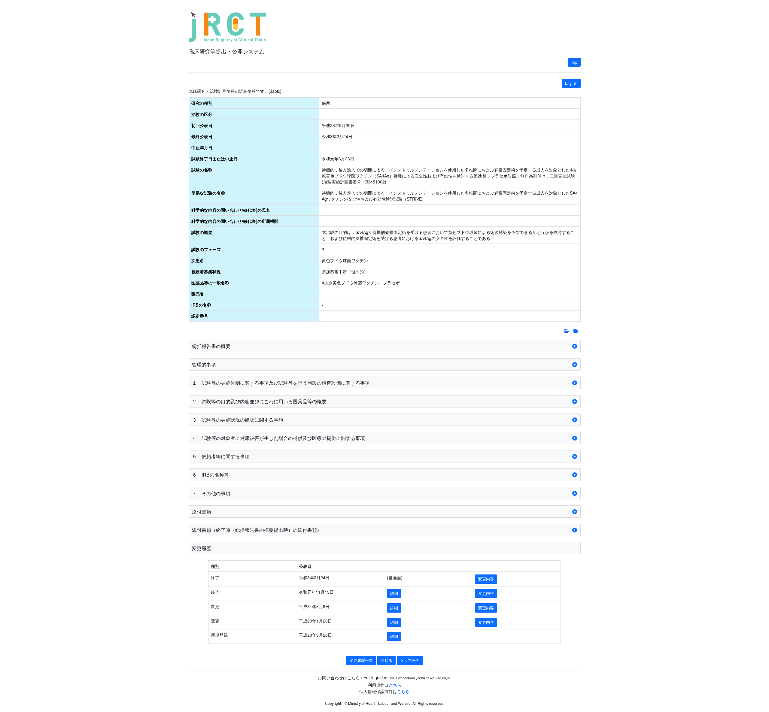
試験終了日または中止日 (214, 159)
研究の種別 (201, 103)
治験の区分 (201, 114)
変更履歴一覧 (361, 660)
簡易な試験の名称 (208, 193)
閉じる (386, 660)
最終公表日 (201, 136)
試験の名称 (201, 170)
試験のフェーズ (206, 249)
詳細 (394, 593)
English (571, 83)
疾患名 (197, 260)
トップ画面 (410, 660)
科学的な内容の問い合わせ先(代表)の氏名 (230, 210)
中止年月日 (201, 147)
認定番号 (199, 316)
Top (574, 62)
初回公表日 (201, 125)
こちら (395, 685)
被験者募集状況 (206, 271)
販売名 (197, 294)
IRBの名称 (201, 305)
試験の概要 (201, 232)
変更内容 (486, 579)
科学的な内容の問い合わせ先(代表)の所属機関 (234, 221)
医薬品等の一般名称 (210, 283)
